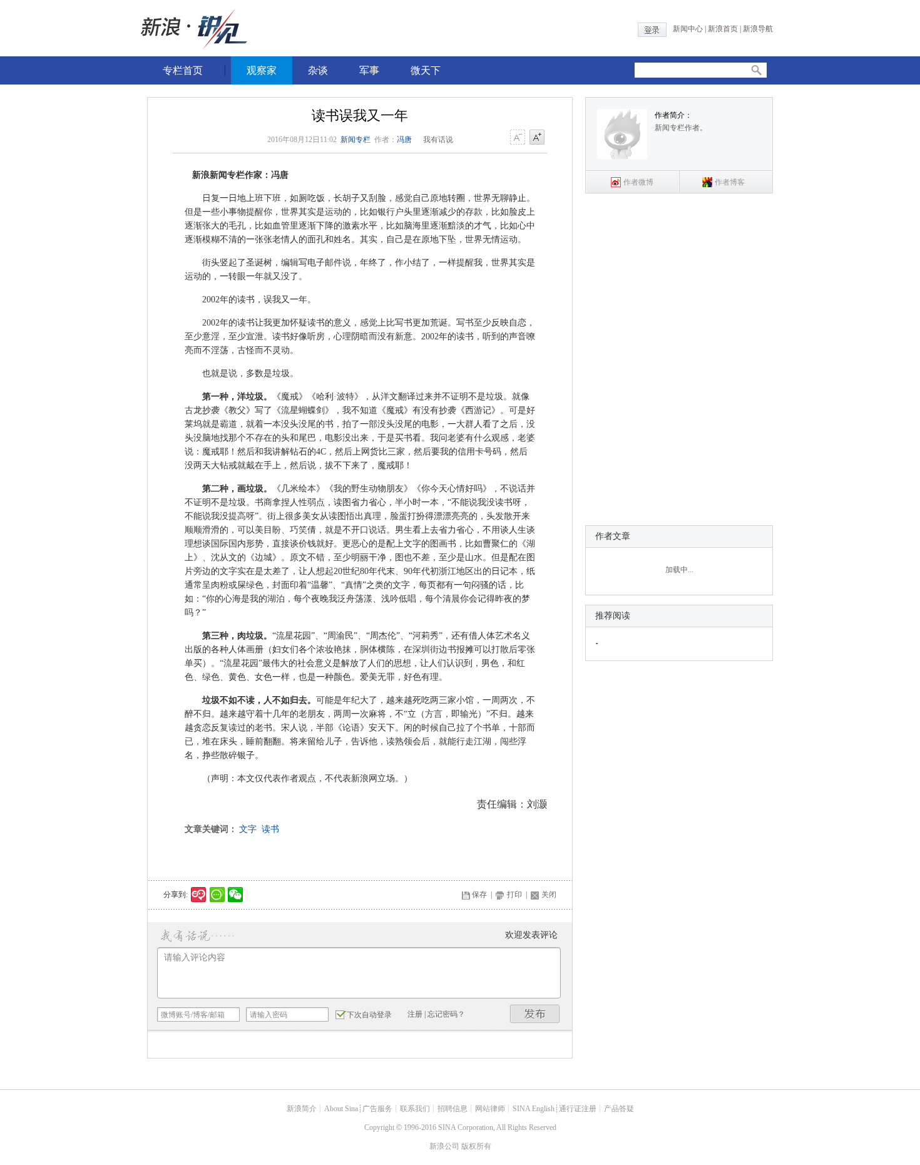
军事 (369, 70)
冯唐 (404, 139)
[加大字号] (536, 138)
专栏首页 (183, 70)
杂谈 (318, 70)
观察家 (262, 70)
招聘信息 (452, 1108)
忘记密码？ (446, 1014)
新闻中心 (688, 28)
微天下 (426, 70)
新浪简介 (302, 1108)
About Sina (341, 1108)
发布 (535, 1013)
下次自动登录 (369, 1014)
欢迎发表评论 (531, 935)
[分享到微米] (199, 894)
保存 (479, 894)
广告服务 (377, 1108)
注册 (414, 1014)
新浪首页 (723, 28)
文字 (248, 829)
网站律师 (490, 1108)
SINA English (534, 1108)
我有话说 (438, 139)
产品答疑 (619, 1108)
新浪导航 (758, 28)
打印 (514, 894)
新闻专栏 (355, 139)
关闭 (548, 894)
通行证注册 (577, 1108)
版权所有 (476, 1146)
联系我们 (415, 1108)
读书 (270, 829)
